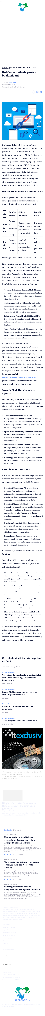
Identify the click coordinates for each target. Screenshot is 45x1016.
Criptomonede (36, 776)
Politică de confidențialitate (11, 977)
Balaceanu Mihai (7, 724)
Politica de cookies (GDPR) (11, 980)
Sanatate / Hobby (10, 834)
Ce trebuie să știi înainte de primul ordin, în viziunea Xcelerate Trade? (22, 865)
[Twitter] (41, 92)
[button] (40, 7)
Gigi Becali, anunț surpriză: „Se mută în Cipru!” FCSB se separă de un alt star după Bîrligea (20, 961)
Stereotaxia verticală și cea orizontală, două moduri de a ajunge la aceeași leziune (19, 840)
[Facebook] (33, 92)
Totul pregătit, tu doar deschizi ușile (19, 720)
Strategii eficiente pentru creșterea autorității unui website (19, 693)
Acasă (4, 67)
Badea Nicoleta (7, 684)
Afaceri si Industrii (17, 67)
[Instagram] (37, 92)
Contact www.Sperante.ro (10, 974)
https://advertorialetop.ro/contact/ (20, 377)
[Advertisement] (22, 37)
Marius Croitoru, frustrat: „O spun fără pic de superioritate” (22, 952)
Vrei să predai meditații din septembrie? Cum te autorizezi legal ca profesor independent (21, 677)
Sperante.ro (33, 1004)
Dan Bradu (12, 82)
